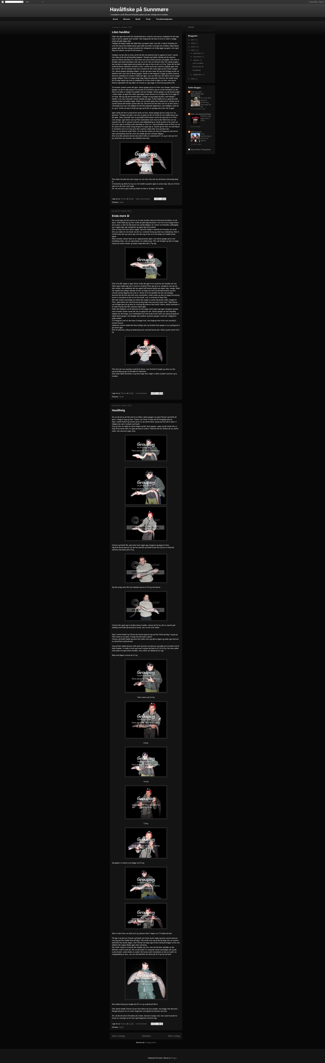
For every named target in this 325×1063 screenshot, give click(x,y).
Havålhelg (118, 410)
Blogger (174, 1058)
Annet (115, 19)
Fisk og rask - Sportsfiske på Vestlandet (197, 94)
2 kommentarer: (142, 393)
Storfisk (191, 27)
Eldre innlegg (174, 1036)
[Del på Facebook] (162, 199)
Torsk (148, 19)
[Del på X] (160, 199)
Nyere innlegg (118, 1036)
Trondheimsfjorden (164, 19)
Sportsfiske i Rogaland (201, 149)
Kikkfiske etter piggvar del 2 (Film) (206, 118)
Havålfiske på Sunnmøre (139, 9)
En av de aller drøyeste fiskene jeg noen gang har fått (206, 102)
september (197, 74)
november (197, 57)
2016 (193, 43)
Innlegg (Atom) (150, 1042)
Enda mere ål (120, 215)
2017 (193, 40)
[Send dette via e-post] (155, 199)
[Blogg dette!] (157, 199)
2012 (193, 50)
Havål (137, 19)
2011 (193, 79)
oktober (196, 60)
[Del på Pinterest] (165, 199)
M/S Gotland (196, 132)
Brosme (126, 19)
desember (197, 53)
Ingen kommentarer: (143, 199)
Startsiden (146, 1036)
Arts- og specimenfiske (201, 114)
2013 (193, 47)
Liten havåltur (121, 32)
